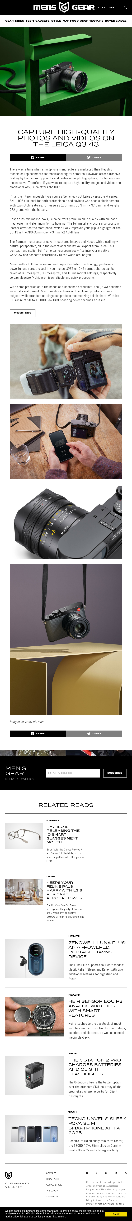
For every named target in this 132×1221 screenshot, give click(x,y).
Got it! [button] (116, 1214)
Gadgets (42, 21)
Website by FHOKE (13, 1187)
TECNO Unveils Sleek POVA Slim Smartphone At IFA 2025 (97, 1126)
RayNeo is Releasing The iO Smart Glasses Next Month (63, 834)
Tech (30, 21)
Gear (9, 21)
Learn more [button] (59, 1216)
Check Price (22, 312)
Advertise (54, 1185)
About (51, 1173)
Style (56, 21)
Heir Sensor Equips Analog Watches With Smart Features (95, 1009)
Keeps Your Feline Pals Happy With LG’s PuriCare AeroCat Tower (64, 890)
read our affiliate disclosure (111, 1204)
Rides (19, 21)
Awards (52, 1196)
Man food (71, 21)
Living (51, 877)
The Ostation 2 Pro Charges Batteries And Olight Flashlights (95, 1067)
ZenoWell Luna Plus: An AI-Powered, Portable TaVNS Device (97, 950)
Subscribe (114, 773)
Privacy (52, 1191)
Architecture (91, 21)
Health (74, 936)
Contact (52, 1179)
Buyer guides (116, 21)
